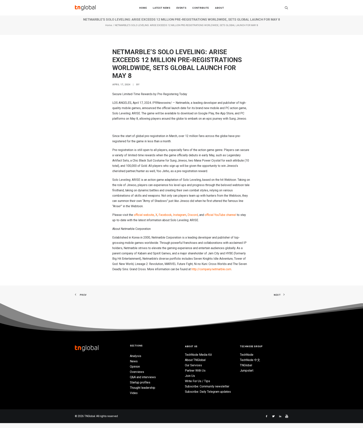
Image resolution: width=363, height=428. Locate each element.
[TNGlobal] (85, 7)
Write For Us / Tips (197, 381)
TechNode (246, 354)
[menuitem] (143, 7)
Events (181, 7)
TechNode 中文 (250, 360)
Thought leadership (142, 388)
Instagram (179, 215)
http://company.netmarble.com (211, 269)
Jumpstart (246, 370)
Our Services (193, 365)
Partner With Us (195, 370)
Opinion (135, 366)
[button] (286, 7)
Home (143, 7)
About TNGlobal (195, 360)
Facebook (165, 215)
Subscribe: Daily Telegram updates (208, 391)
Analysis (135, 356)
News (134, 361)
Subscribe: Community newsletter (207, 386)
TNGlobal (246, 365)
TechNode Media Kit (198, 354)
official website (144, 215)
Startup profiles (140, 382)
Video (134, 393)
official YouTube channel (220, 215)
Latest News (161, 7)
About (219, 7)
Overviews (137, 372)
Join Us (190, 376)
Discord (193, 215)
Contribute (200, 7)
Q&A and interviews (143, 377)
